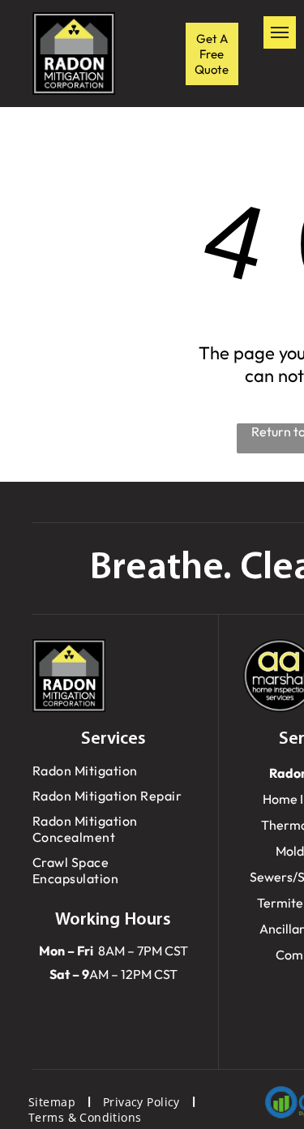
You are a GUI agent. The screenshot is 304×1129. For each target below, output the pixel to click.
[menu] (279, 32)
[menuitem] (113, 770)
